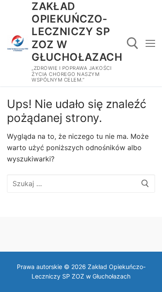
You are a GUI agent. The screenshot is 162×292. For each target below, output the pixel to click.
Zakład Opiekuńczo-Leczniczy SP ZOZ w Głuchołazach (77, 31)
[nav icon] (150, 43)
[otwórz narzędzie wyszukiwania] (133, 43)
